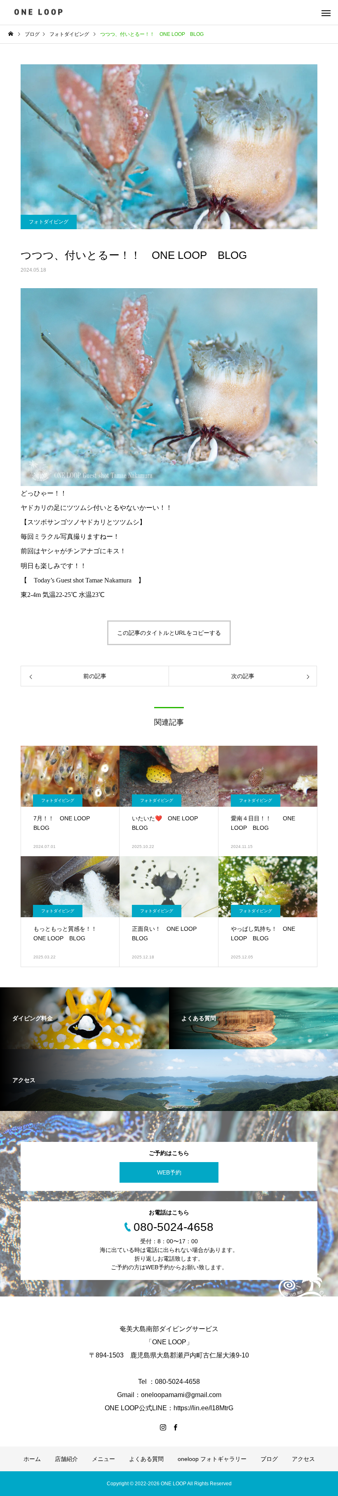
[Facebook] (175, 1427)
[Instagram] (163, 1427)
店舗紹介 (66, 1459)
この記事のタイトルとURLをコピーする (169, 632)
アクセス (303, 1459)
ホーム (32, 1459)
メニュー (103, 1459)
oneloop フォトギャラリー (212, 1459)
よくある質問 (146, 1459)
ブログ (269, 1459)
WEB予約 (169, 1172)
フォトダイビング (48, 222)
